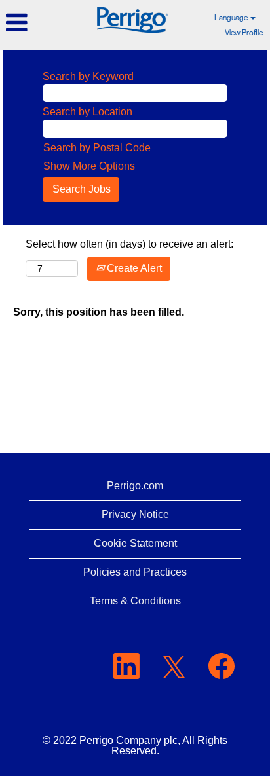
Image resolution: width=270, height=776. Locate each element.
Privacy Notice (135, 514)
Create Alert (133, 268)
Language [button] (231, 17)
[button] (45, 23)
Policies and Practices (135, 572)
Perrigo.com (135, 485)
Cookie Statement (135, 543)
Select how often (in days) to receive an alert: (129, 243)
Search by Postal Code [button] (97, 147)
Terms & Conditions (135, 600)
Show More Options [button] (89, 166)
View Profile (244, 32)
